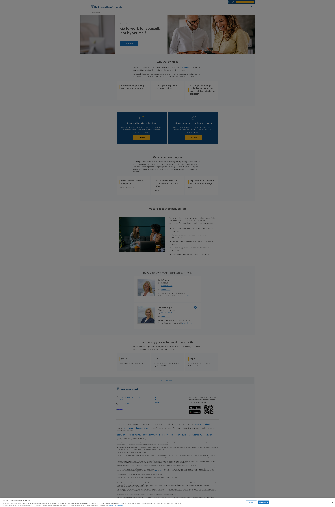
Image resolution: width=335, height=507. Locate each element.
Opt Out (251, 502)
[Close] (332, 502)
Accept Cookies (263, 502)
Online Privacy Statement (115, 505)
